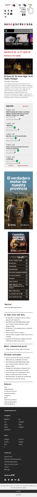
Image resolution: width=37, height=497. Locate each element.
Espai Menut (7, 430)
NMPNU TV (7, 419)
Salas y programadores (10, 402)
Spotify (20, 444)
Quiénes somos (8, 456)
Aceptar (18, 491)
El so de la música (14, 275)
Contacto (6, 467)
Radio (5, 397)
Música (6, 427)
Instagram (6, 439)
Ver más (11, 165)
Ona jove (12, 278)
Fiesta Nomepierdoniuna (10, 462)
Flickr (5, 444)
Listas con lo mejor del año (11, 464)
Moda (20, 424)
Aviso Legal (7, 469)
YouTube (6, 442)
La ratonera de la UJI (15, 294)
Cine (5, 422)
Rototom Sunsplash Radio (17, 272)
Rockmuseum (13, 269)
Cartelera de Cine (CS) (10, 391)
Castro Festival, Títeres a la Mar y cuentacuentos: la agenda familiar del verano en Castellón (19, 335)
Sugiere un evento (23, 165)
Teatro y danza (14, 81)
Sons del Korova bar (15, 297)
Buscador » (26, 106)
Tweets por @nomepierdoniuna (12, 307)
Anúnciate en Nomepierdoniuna (12, 459)
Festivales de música (9, 393)
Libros (5, 424)
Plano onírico (13, 281)
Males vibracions (14, 291)
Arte (5, 387)
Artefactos (12, 263)
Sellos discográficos (9, 404)
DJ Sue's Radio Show (15, 260)
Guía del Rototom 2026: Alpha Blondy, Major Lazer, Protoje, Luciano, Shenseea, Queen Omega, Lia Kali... (18, 324)
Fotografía (7, 395)
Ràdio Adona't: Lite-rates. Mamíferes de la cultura (16, 286)
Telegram (21, 442)
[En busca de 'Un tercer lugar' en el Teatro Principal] (18, 74)
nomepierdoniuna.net (10, 410)
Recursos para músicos (10, 400)
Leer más (18, 495)
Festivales (21, 427)
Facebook (21, 439)
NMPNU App (7, 475)
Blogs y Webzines (8, 389)
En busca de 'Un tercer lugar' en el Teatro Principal (18, 77)
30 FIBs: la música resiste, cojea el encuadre (18, 349)
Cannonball (12, 266)
